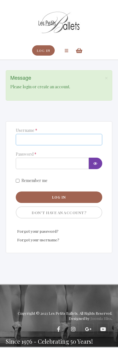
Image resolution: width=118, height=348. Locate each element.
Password (26, 154)
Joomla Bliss (101, 318)
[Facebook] (58, 328)
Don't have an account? (59, 212)
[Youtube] (103, 328)
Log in (59, 197)
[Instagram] (73, 328)
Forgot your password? (37, 231)
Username (26, 130)
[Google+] (88, 328)
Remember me (34, 180)
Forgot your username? (38, 239)
